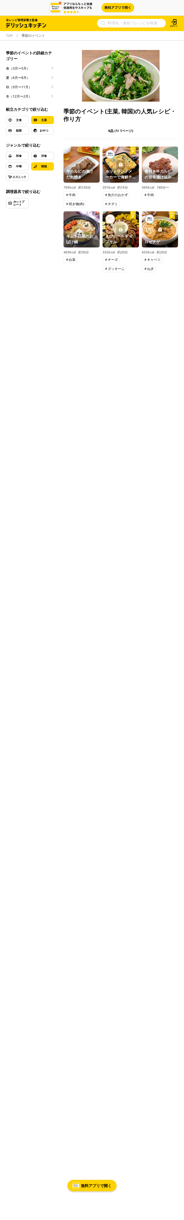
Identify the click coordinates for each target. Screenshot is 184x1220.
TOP (9, 35)
